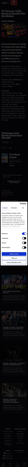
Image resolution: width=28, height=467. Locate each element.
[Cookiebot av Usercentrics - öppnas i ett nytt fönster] (20, 204)
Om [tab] (23, 207)
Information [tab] (14, 207)
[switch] (24, 238)
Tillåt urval (14, 258)
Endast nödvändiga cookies (14, 262)
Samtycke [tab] (5, 207)
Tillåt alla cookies (14, 254)
